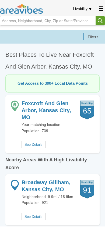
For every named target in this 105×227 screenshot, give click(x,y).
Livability (80, 8)
